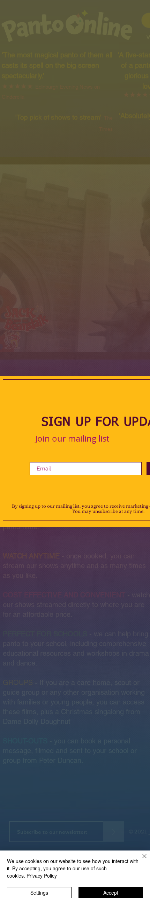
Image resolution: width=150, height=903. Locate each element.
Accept (110, 892)
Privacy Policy (42, 875)
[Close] (140, 860)
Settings (39, 892)
